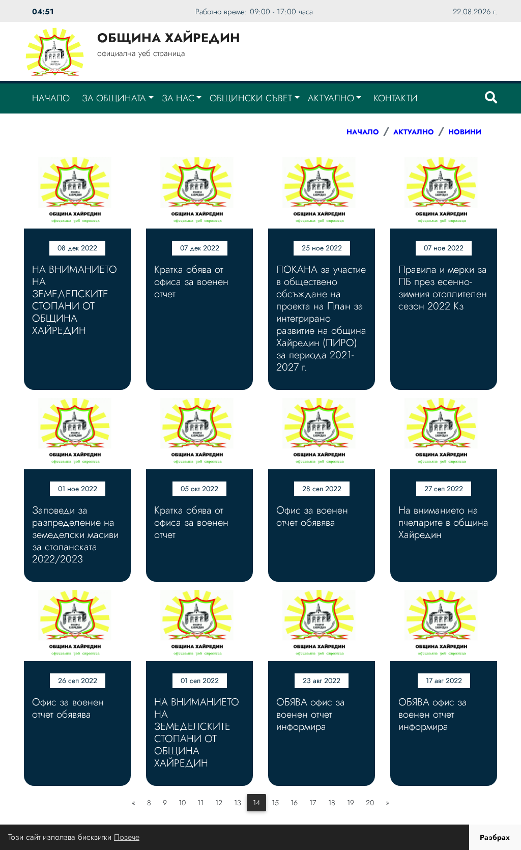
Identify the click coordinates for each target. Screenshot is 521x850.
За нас (178, 98)
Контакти (395, 98)
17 (312, 803)
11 (200, 803)
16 (294, 803)
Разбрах (495, 837)
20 (370, 803)
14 (256, 803)
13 (237, 803)
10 (182, 803)
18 (331, 803)
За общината (114, 98)
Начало (51, 98)
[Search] (491, 98)
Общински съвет (251, 98)
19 (350, 803)
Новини (464, 132)
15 (275, 803)
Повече (126, 837)
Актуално (331, 98)
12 (218, 803)
